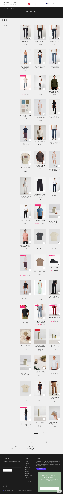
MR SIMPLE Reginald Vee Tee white (54, 373)
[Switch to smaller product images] (4, 20)
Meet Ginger (27, 471)
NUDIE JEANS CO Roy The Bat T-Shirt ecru (25, 398)
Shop (8, 8)
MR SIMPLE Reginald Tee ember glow (25, 246)
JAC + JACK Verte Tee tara (25, 273)
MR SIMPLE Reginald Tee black (25, 322)
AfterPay (26, 461)
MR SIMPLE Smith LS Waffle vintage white (40, 143)
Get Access (49, 488)
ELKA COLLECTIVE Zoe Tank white (25, 197)
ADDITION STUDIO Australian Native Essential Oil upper (54, 346)
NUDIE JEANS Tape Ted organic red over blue (54, 319)
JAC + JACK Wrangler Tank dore (54, 170)
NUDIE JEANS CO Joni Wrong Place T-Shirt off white (54, 247)
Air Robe (26, 465)
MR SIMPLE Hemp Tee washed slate (40, 221)
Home (4, 8)
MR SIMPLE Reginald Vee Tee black (25, 298)
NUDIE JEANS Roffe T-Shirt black (39, 398)
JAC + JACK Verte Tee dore (39, 118)
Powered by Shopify (29, 490)
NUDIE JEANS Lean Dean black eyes (39, 92)
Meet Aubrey (27, 473)
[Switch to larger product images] (2, 20)
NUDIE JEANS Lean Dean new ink (54, 42)
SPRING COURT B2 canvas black (54, 268)
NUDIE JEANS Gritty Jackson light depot (39, 322)
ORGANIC (12, 8)
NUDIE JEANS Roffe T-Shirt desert (39, 272)
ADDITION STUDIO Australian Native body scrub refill (54, 221)
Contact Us (27, 477)
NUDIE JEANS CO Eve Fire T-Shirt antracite (40, 247)
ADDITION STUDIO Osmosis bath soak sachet (54, 423)
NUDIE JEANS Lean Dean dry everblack (39, 42)
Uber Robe (27, 463)
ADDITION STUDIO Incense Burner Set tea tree (40, 424)
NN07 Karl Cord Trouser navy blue (54, 297)
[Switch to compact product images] (6, 20)
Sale (14, 4)
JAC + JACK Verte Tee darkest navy (25, 144)
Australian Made (7, 4)
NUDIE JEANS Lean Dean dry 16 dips (25, 42)
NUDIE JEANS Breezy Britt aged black (54, 117)
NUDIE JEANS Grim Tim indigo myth (54, 143)
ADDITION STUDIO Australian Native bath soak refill (25, 373)
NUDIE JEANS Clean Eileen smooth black (39, 195)
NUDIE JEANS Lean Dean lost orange (54, 67)
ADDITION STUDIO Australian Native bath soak (40, 373)
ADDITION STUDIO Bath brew (25, 116)
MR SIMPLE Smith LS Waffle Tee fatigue (54, 92)
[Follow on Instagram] (6, 486)
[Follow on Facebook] (3, 486)
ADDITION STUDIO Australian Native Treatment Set (25, 347)
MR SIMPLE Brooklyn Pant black (25, 221)
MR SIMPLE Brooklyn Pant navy (54, 195)
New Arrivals (6, 2)
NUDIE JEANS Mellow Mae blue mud (40, 67)
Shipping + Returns (28, 475)
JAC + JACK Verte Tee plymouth (39, 297)
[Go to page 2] (43, 432)
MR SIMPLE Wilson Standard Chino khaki (54, 398)
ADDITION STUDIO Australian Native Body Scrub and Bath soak (25, 169)
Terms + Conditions (28, 481)
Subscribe (7, 470)
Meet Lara (27, 469)
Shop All (13, 2)
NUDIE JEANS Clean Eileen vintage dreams (25, 67)
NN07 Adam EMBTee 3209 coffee (40, 166)
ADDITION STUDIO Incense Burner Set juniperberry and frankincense (40, 347)
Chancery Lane (27, 467)
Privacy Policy (27, 479)
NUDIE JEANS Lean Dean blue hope (25, 92)
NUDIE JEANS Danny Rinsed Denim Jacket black (25, 424)
